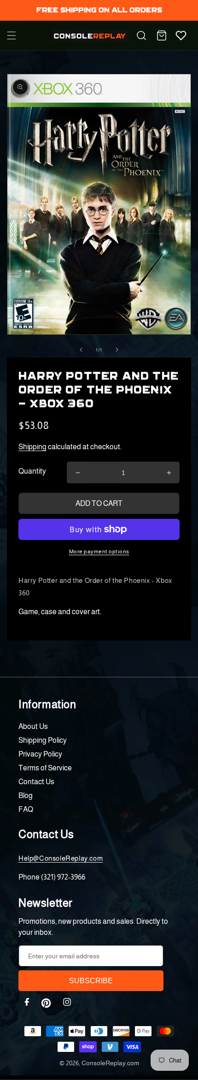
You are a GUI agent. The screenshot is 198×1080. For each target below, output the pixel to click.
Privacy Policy (40, 754)
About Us (33, 726)
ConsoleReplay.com (110, 1063)
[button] (11, 35)
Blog (25, 795)
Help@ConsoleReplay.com (60, 858)
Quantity (32, 471)
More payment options (99, 551)
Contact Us (36, 782)
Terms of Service (45, 768)
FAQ (25, 809)
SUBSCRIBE (91, 981)
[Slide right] (117, 350)
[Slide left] (81, 350)
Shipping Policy (42, 740)
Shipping (32, 447)
